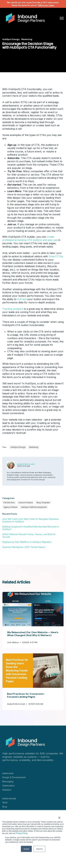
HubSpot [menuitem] (6, 789)
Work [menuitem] (5, 802)
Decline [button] (39, 848)
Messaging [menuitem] (7, 781)
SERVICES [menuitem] (7, 773)
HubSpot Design (18, 447)
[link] (25, 17)
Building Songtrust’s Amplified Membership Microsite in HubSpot (30, 528)
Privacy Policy (21, 833)
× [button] (59, 816)
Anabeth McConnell (25, 464)
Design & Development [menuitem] (14, 777)
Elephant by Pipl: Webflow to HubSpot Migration (27, 542)
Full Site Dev (9, 502)
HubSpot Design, (11, 39)
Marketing (26, 39)
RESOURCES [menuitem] (9, 798)
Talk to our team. (46, 5)
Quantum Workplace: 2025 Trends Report (23, 547)
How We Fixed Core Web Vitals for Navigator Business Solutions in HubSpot (30, 520)
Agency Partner (10, 507)
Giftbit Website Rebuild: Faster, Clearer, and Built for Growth (29, 535)
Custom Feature (25, 502)
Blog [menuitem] (4, 806)
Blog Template (43, 502)
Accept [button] (26, 848)
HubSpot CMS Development (34, 507)
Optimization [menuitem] (8, 785)
